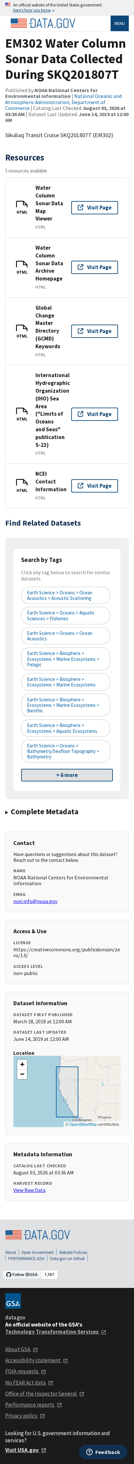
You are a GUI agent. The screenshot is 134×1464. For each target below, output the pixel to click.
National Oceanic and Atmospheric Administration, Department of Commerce (63, 102)
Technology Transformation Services (52, 1331)
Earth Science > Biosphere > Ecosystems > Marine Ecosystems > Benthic (63, 705)
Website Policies (73, 1252)
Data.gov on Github (67, 1258)
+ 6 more (67, 775)
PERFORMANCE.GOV (26, 1258)
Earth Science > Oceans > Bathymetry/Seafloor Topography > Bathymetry (63, 751)
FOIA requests (22, 1371)
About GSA (18, 1349)
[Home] (42, 23)
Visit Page (99, 207)
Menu (119, 23)
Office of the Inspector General (41, 1393)
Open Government (37, 1252)
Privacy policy (21, 1415)
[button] (22, 1064)
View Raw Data (29, 1190)
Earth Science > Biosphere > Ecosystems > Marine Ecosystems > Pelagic (63, 659)
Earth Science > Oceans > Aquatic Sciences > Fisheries (61, 615)
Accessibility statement (33, 1360)
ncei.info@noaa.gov (35, 901)
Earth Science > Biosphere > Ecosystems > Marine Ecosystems (61, 682)
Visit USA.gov (22, 1450)
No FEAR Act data (26, 1382)
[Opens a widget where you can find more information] (103, 1453)
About (10, 1252)
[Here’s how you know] (67, 8)
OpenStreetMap (83, 1124)
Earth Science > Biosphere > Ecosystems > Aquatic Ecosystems (62, 728)
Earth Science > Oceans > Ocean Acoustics (59, 636)
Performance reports (30, 1404)
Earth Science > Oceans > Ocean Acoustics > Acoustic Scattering (59, 595)
